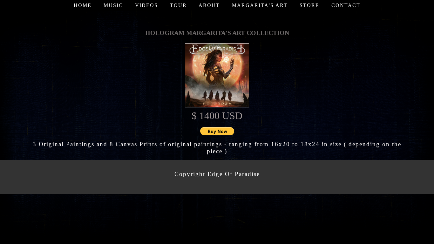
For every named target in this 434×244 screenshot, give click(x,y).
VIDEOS (146, 5)
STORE (309, 5)
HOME (83, 5)
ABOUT (209, 5)
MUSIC (113, 5)
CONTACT (345, 5)
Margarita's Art (260, 5)
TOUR (178, 5)
